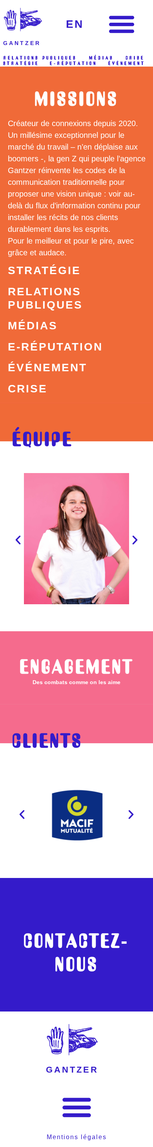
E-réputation (55, 347)
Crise (27, 389)
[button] (121, 23)
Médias (33, 326)
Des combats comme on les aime (76, 682)
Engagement (77, 666)
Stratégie (44, 270)
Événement (47, 367)
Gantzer (22, 43)
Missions (76, 98)
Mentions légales (77, 1137)
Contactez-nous (76, 952)
